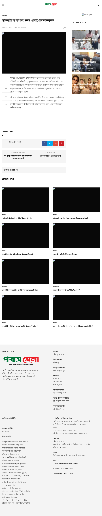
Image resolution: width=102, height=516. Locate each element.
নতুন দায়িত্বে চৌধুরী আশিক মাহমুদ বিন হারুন (65, 254)
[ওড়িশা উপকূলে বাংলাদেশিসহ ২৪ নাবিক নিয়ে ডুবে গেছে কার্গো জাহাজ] (25, 271)
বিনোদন (3, 251)
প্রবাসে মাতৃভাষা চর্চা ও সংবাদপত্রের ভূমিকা (50, 156)
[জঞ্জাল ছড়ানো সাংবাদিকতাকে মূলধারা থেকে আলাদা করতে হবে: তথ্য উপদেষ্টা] (76, 307)
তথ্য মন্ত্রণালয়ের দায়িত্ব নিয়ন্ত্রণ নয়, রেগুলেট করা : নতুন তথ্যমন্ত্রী (85, 63)
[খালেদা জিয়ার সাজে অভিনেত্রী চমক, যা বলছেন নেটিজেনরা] (25, 235)
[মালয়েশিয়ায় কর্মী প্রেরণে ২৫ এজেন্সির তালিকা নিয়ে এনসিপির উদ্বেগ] (25, 307)
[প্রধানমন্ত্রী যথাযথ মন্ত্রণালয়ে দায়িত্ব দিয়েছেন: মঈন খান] (25, 199)
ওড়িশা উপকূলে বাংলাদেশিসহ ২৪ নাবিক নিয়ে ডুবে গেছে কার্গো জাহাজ (20, 290)
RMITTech (68, 473)
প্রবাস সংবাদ (4, 15)
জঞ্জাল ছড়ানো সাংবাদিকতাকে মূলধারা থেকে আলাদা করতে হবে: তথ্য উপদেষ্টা (73, 326)
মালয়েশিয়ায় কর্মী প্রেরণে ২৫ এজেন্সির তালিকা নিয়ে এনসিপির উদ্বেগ (20, 326)
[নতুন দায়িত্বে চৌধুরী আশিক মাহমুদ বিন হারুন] (76, 235)
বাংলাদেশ (4, 215)
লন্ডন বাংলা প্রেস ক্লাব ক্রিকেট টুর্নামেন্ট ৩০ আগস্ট (66, 290)
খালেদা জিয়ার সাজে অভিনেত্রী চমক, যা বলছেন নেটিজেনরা (17, 254)
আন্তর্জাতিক (4, 286)
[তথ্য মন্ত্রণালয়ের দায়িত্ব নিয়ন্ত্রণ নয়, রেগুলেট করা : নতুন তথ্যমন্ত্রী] (76, 199)
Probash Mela (7, 28)
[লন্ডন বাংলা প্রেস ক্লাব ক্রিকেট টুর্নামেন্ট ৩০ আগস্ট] (76, 271)
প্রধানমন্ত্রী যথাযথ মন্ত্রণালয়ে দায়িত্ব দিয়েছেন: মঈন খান (85, 41)
